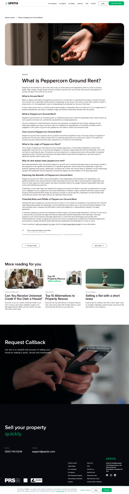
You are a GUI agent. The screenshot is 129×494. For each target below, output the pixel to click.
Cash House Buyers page (71, 224)
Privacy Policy (60, 491)
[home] (11, 3)
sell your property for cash (45, 224)
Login (103, 3)
